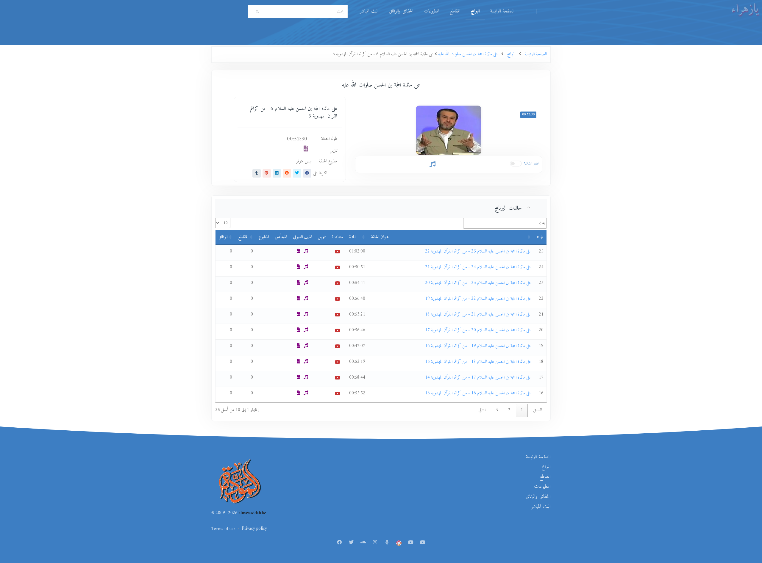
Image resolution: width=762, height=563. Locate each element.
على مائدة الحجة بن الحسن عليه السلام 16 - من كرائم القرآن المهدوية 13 (478, 393)
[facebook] (307, 173)
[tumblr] (256, 173)
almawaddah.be (252, 513)
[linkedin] (277, 173)
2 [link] (509, 410)
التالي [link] (481, 410)
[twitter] (297, 173)
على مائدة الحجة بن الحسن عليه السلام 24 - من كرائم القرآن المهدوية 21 (478, 267)
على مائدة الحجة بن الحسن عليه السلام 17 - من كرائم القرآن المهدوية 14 (478, 378)
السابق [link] (537, 410)
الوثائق (222, 237)
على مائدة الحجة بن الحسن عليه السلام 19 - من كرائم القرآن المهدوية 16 (478, 346)
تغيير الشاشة (531, 163)
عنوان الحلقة (380, 237)
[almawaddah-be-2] (422, 543)
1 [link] (522, 410)
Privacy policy (254, 529)
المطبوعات (431, 11)
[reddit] (287, 173)
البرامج (475, 11)
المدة (352, 237)
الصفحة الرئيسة (502, 11)
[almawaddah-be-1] (411, 543)
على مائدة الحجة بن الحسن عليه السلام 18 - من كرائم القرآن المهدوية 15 (478, 362)
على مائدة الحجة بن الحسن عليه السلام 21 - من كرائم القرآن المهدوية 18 (478, 314)
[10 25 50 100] (222, 223)
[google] (267, 173)
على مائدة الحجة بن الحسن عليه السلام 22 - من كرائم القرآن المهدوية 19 (478, 299)
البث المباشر (369, 11)
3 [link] (497, 410)
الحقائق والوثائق (401, 11)
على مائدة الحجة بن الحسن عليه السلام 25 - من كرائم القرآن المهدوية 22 (478, 251)
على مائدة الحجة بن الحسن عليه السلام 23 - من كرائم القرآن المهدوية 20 (478, 283)
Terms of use (223, 529)
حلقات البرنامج (508, 208)
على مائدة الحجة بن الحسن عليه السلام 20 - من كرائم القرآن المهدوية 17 (478, 330)
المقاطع (455, 11)
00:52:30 (528, 115)
